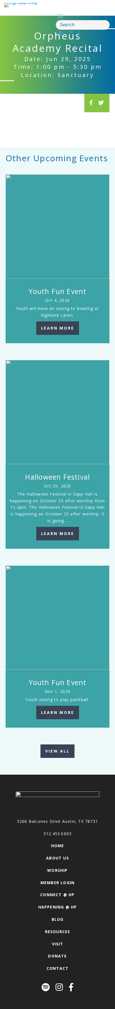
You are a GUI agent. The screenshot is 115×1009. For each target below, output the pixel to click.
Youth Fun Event (58, 291)
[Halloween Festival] (57, 412)
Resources (57, 931)
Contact (57, 968)
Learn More (57, 328)
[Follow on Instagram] (70, 33)
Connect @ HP (57, 894)
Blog (58, 919)
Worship (57, 870)
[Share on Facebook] (91, 102)
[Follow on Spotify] (61, 33)
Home (57, 845)
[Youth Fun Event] (57, 226)
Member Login (57, 882)
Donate (57, 956)
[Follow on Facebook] (79, 33)
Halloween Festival (57, 477)
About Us (57, 858)
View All (57, 751)
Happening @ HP (57, 907)
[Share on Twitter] (101, 102)
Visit (57, 944)
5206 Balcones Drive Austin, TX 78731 (57, 821)
